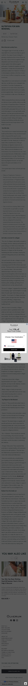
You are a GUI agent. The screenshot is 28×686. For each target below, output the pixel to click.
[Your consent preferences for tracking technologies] (25, 683)
